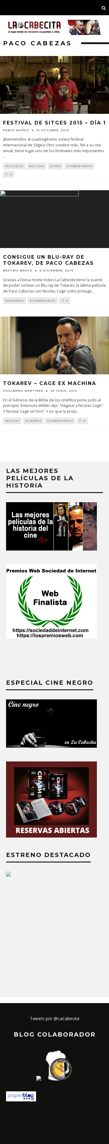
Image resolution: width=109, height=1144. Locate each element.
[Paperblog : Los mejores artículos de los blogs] (21, 1100)
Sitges (55, 166)
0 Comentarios (79, 166)
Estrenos (33, 420)
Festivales (14, 166)
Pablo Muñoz (16, 130)
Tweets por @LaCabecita (54, 1018)
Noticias (36, 166)
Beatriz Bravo (17, 270)
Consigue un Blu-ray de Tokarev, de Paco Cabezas (48, 260)
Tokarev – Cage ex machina (49, 383)
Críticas (12, 420)
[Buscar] (104, 7)
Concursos (14, 300)
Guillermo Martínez (23, 390)
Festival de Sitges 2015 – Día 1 (54, 123)
